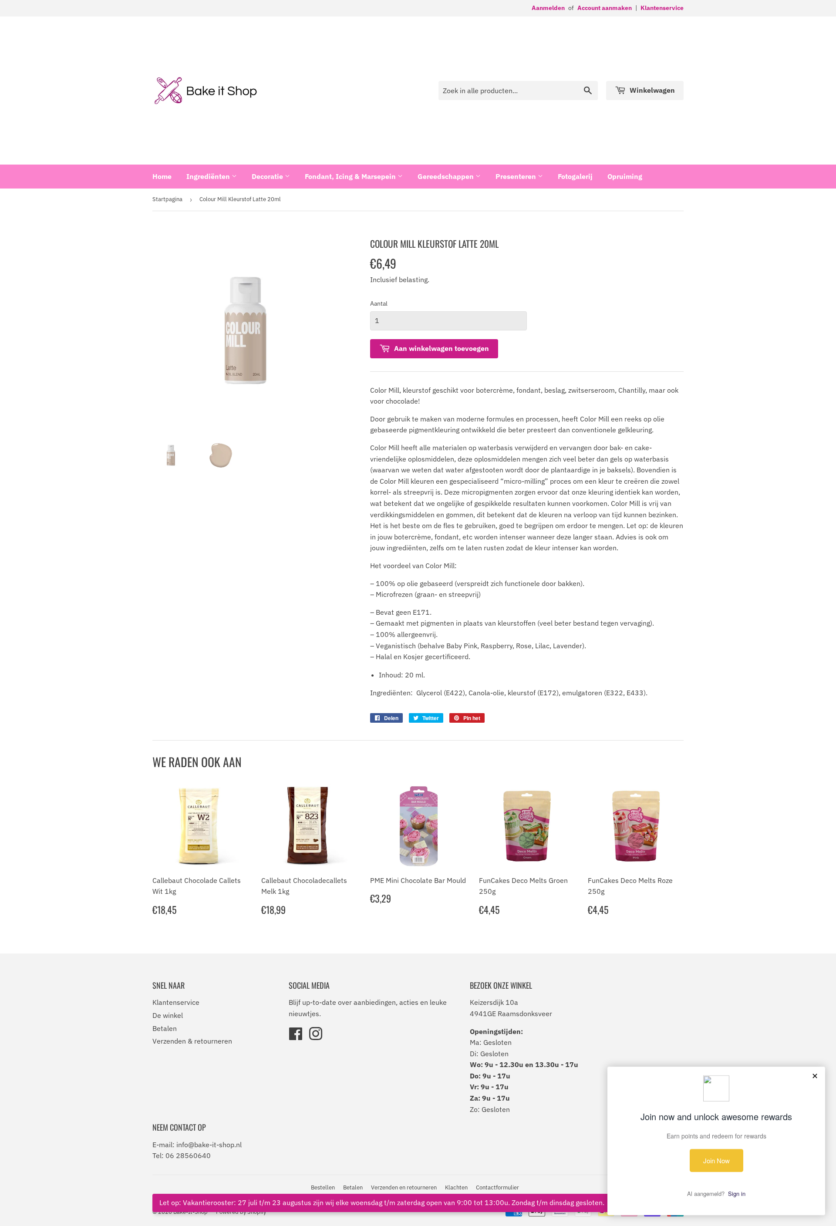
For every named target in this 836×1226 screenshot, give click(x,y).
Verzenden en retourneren (404, 1187)
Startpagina (167, 199)
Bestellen (323, 1187)
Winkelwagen (651, 90)
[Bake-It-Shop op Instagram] (316, 1036)
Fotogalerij (575, 176)
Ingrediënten (209, 176)
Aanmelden (548, 8)
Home (162, 176)
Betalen (164, 1028)
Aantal (379, 303)
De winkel (167, 1015)
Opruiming (624, 176)
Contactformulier (497, 1187)
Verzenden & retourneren (192, 1041)
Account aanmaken (604, 8)
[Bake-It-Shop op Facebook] (296, 1036)
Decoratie (268, 176)
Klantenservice (662, 8)
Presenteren (517, 176)
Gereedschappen (446, 176)
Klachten (456, 1187)
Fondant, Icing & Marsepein (351, 176)
